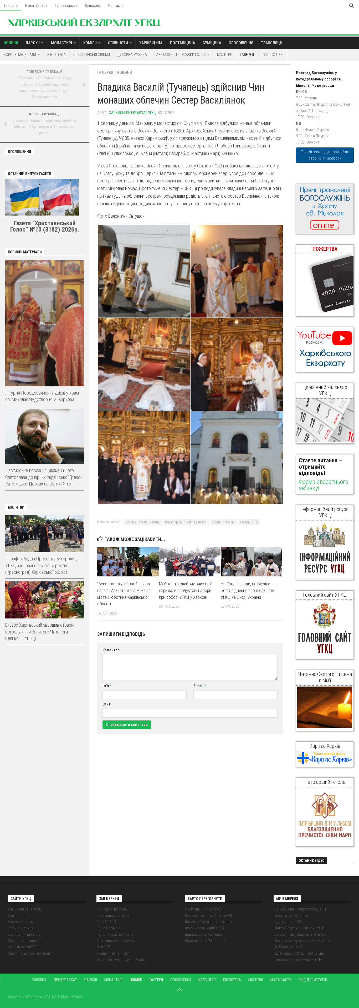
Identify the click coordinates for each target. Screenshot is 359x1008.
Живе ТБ (103, 947)
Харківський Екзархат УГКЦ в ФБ (300, 909)
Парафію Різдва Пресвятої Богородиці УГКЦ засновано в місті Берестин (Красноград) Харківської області (41, 565)
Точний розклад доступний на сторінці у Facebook (325, 155)
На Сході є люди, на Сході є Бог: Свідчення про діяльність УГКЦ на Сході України (247, 590)
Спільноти (118, 42)
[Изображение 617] (143, 271)
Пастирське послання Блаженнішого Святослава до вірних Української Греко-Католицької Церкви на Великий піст (43, 477)
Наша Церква (36, 5)
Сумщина (212, 42)
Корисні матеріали (20, 55)
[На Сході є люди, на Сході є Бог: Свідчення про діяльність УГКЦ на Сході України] (251, 561)
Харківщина (150, 42)
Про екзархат (66, 5)
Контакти (116, 5)
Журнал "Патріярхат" (113, 953)
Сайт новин (17, 915)
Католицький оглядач (113, 915)
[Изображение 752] (143, 457)
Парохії (33, 42)
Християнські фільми (91, 55)
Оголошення (241, 42)
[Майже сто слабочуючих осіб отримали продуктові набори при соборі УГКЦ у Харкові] (189, 561)
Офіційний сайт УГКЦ (25, 909)
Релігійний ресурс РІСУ (204, 909)
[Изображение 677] (236, 364)
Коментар (110, 650)
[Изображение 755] (236, 457)
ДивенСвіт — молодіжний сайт (121, 959)
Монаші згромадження (26, 940)
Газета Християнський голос (180, 55)
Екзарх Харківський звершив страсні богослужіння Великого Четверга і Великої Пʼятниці (39, 631)
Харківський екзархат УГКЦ (132, 113)
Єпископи (93, 5)
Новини (11, 42)
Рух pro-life (271, 55)
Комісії (90, 42)
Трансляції (271, 42)
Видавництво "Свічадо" (204, 934)
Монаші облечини (223, 522)
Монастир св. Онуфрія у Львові (186, 522)
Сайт (106, 704)
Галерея (247, 55)
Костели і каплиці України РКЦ (209, 915)
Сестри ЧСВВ (249, 522)
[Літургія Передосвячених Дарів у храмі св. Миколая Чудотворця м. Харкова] (44, 323)
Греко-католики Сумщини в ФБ (298, 959)
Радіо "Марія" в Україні (114, 934)
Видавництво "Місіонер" (205, 940)
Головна (10, 5)
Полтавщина (182, 42)
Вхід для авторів (313, 980)
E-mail (199, 686)
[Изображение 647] (143, 364)
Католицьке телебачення (116, 940)
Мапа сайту (280, 980)
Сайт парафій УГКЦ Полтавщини (300, 953)
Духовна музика (132, 55)
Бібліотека (56, 55)
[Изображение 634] (236, 271)
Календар (207, 980)
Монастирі (61, 42)
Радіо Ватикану (108, 928)
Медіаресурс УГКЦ (112, 909)
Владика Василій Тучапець (143, 522)
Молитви (224, 55)
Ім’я (106, 686)
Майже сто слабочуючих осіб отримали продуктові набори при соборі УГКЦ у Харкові (186, 590)
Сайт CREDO (106, 921)
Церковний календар (25, 934)
